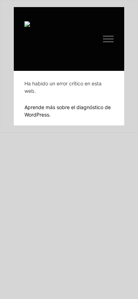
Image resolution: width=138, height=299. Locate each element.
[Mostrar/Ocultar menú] (108, 39)
